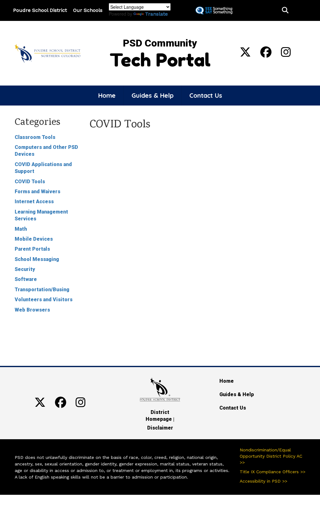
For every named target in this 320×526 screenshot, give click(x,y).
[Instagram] (286, 54)
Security (25, 269)
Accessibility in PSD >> (263, 481)
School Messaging (37, 259)
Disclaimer (160, 428)
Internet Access (34, 201)
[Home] (47, 53)
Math (21, 229)
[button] (285, 10)
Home (107, 95)
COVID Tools (30, 181)
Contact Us (205, 95)
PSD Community (160, 43)
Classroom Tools (35, 137)
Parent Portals (32, 249)
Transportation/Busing (42, 289)
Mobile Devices (34, 239)
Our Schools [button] (87, 10)
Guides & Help (152, 95)
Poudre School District (40, 10)
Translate (156, 14)
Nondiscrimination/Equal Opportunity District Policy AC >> (271, 456)
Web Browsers (32, 310)
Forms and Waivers (37, 191)
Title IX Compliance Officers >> (272, 471)
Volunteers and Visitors (43, 299)
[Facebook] (266, 54)
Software (26, 279)
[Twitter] (245, 54)
